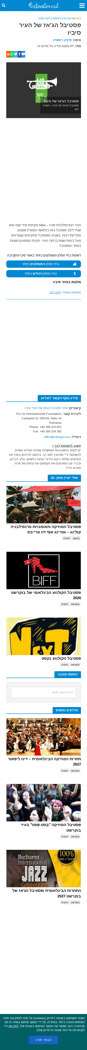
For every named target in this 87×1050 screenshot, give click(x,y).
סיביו (63, 18)
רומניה (42, 18)
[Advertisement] (43, 171)
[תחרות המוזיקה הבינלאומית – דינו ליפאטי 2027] (43, 737)
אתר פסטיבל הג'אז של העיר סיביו (46, 408)
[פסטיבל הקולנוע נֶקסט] (43, 636)
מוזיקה (71, 18)
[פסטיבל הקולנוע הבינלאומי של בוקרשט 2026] (43, 570)
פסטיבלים (53, 18)
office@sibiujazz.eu (57, 437)
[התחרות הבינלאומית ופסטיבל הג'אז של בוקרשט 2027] (43, 868)
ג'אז (78, 18)
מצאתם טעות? (65, 292)
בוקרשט (75, 604)
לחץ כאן (14, 1026)
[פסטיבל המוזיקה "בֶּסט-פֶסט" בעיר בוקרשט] (43, 803)
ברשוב (76, 538)
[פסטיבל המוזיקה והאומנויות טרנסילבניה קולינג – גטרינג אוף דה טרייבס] (43, 505)
